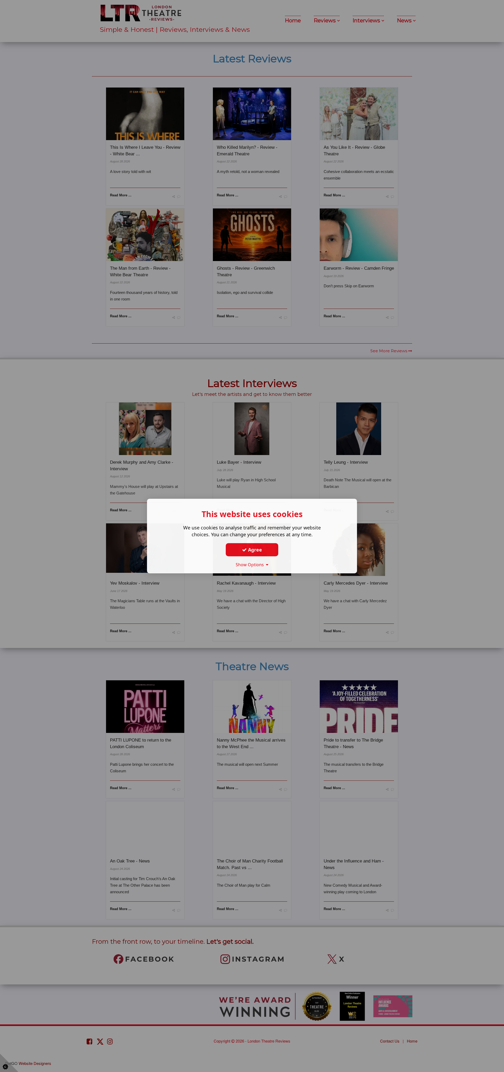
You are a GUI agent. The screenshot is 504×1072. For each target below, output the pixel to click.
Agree (254, 550)
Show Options (251, 565)
